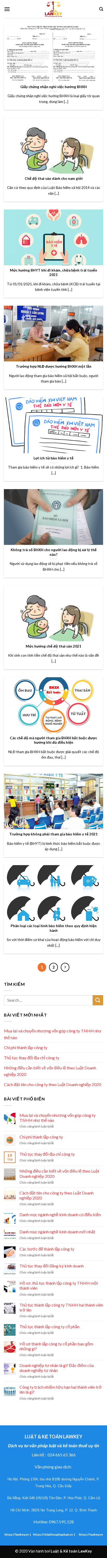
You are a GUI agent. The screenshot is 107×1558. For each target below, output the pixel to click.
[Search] (101, 9)
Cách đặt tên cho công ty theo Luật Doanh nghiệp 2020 (52, 1084)
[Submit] (98, 1000)
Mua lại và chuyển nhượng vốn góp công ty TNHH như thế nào (53, 1034)
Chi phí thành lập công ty (25, 1047)
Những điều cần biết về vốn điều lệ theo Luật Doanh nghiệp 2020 (50, 1071)
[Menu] (7, 9)
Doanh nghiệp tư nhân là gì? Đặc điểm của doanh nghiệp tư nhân (56, 1368)
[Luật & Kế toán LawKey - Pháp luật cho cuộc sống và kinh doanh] (53, 9)
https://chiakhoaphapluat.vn (53, 1534)
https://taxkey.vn (90, 1534)
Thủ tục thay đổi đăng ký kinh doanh (51, 1265)
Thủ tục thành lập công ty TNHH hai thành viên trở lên (61, 1307)
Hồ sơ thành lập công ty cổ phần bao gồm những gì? (56, 1346)
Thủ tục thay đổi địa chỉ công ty (31, 1057)
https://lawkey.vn (16, 1534)
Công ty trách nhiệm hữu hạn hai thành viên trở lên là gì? (60, 1389)
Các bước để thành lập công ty (46, 1248)
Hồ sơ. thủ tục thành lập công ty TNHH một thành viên (58, 1285)
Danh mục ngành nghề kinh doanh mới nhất (57, 1231)
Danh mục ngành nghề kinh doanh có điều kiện (60, 1214)
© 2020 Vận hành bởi (53, 1551)
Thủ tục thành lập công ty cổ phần (49, 1326)
